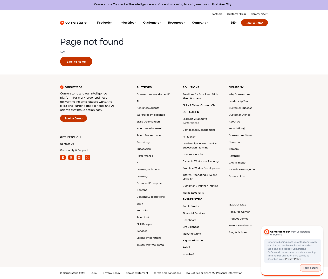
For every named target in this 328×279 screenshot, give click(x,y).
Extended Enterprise (149, 183)
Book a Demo (254, 23)
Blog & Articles (238, 232)
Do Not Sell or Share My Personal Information (214, 273)
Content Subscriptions (151, 197)
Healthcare (189, 220)
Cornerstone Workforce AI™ (153, 94)
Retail (186, 247)
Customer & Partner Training (200, 186)
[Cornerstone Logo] (73, 23)
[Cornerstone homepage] (93, 87)
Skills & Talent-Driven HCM (199, 105)
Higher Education (193, 240)
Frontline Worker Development (202, 168)
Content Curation (193, 154)
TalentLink (143, 217)
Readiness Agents (148, 108)
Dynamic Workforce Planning (201, 161)
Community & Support (74, 150)
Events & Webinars (240, 225)
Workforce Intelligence (151, 115)
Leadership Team (239, 101)
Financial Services (194, 213)
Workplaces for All (194, 193)
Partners (216, 14)
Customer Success (240, 108)
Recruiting (143, 142)
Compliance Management (199, 130)
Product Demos (238, 219)
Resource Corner (239, 212)
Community (258, 14)
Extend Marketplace (149, 245)
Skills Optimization (148, 122)
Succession (144, 149)
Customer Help (236, 14)
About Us (234, 122)
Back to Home (76, 62)
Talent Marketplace (149, 135)
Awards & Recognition (242, 169)
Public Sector (191, 206)
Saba (140, 204)
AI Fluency (189, 137)
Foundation (236, 128)
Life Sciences (191, 227)
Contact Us (67, 144)
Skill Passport (145, 224)
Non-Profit (189, 254)
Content (142, 190)
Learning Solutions (148, 169)
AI (138, 101)
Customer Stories (239, 115)
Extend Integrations (149, 238)
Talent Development (149, 128)
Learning (142, 176)
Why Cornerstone (239, 94)
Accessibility (237, 176)
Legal (94, 273)
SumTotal (142, 210)
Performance (145, 156)
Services (142, 231)
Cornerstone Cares (240, 135)
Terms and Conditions (167, 273)
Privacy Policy (111, 273)
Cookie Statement (137, 273)
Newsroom (235, 142)
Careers (234, 149)
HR (138, 163)
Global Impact (237, 163)
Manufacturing (192, 234)
